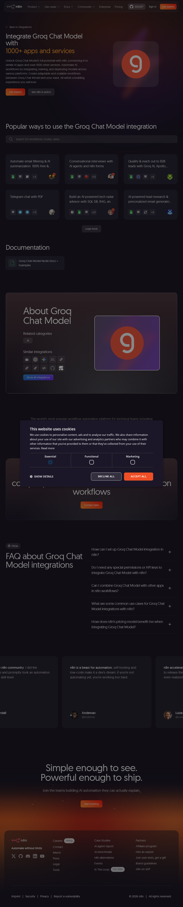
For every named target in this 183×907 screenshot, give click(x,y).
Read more (48, 448)
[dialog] (91, 453)
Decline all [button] (106, 476)
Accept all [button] (138, 476)
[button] (41, 476)
